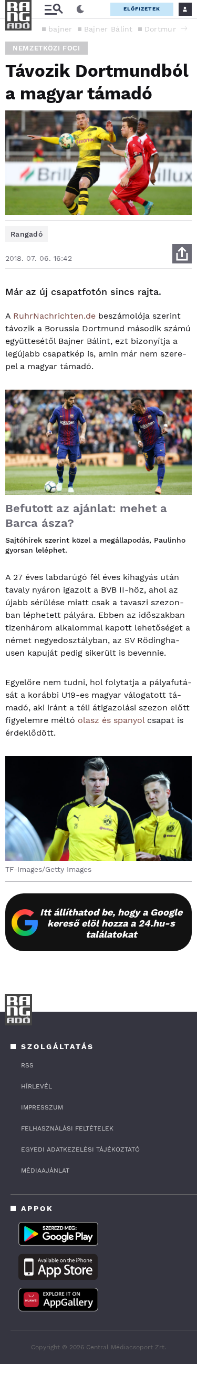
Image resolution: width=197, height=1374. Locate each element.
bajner (60, 29)
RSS (27, 1065)
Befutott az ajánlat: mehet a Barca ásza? (86, 516)
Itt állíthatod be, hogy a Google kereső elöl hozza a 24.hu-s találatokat (111, 923)
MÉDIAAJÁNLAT (45, 1170)
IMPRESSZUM (42, 1107)
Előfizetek (141, 9)
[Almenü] (53, 9)
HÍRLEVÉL (36, 1086)
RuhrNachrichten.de (54, 316)
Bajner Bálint (108, 29)
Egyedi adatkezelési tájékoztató (80, 1149)
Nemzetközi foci (46, 48)
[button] (184, 28)
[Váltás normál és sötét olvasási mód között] (80, 9)
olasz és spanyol (111, 720)
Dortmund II (167, 29)
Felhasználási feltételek (67, 1128)
